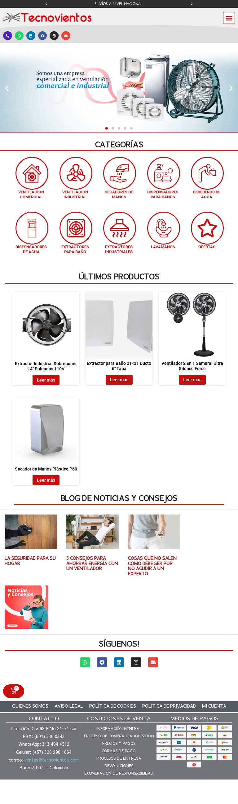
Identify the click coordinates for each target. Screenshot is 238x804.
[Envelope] (65, 35)
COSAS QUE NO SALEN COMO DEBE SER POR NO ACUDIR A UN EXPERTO (152, 565)
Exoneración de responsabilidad (118, 773)
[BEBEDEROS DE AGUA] (207, 173)
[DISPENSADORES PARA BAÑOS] (163, 173)
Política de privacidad (169, 706)
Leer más (46, 380)
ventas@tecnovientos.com (51, 760)
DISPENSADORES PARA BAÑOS (162, 194)
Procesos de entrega (118, 758)
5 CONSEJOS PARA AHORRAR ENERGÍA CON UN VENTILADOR (92, 563)
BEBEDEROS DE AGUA (206, 194)
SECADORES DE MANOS (119, 194)
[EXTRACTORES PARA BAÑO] (76, 228)
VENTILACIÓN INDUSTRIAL (75, 194)
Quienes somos (30, 706)
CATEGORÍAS (119, 144)
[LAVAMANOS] (163, 228)
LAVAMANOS (163, 247)
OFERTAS (206, 247)
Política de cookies (112, 706)
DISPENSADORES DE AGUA (31, 249)
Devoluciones (118, 765)
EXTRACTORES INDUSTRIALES (119, 249)
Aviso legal (69, 706)
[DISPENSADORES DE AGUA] (31, 228)
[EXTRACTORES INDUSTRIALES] (119, 228)
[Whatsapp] (19, 35)
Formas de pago (118, 750)
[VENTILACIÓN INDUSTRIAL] (76, 173)
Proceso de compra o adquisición (119, 735)
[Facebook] (42, 35)
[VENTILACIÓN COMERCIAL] (31, 173)
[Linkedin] (30, 35)
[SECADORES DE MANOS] (119, 173)
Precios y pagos (118, 743)
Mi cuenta (214, 706)
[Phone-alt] (7, 35)
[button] (46, 4)
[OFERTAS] (207, 228)
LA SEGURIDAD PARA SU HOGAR (30, 560)
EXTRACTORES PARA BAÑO (75, 249)
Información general (119, 728)
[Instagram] (54, 35)
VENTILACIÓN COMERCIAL (31, 194)
